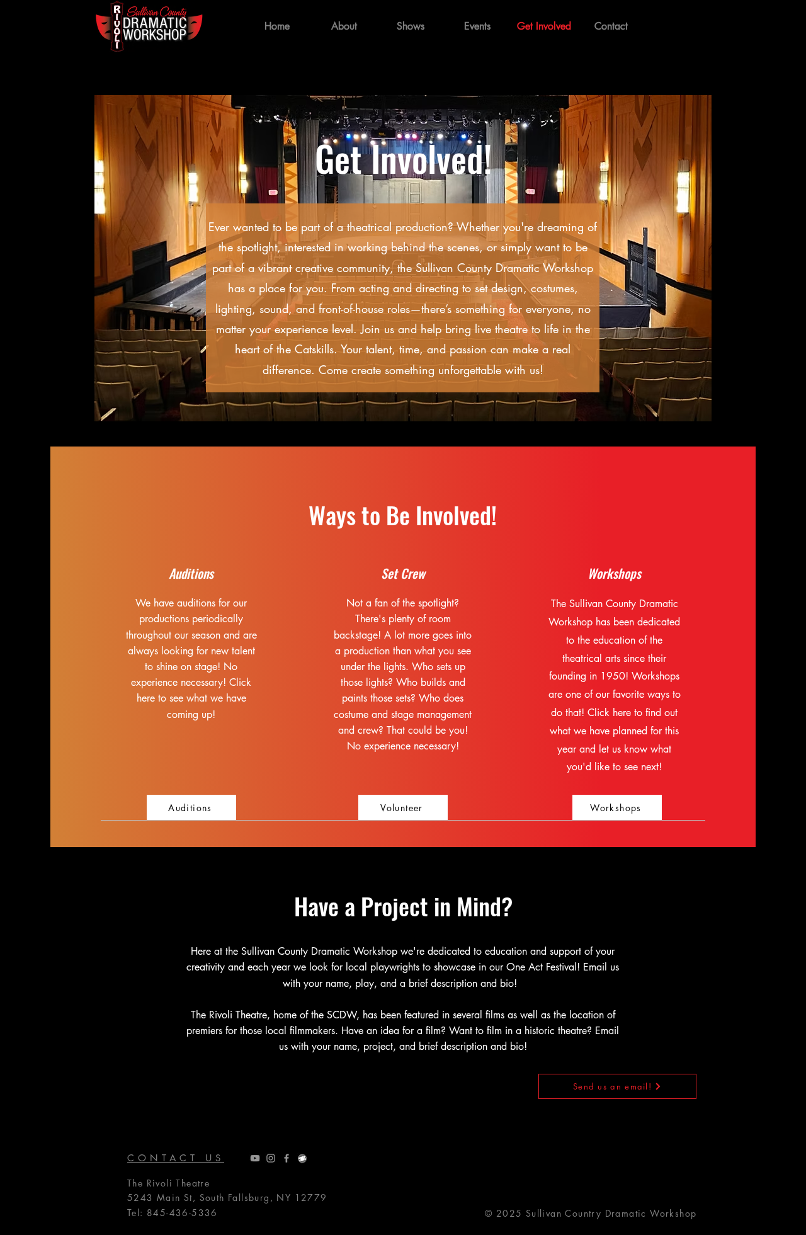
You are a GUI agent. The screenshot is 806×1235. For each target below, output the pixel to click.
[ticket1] (302, 1158)
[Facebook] (286, 1158)
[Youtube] (255, 1158)
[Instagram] (270, 1158)
